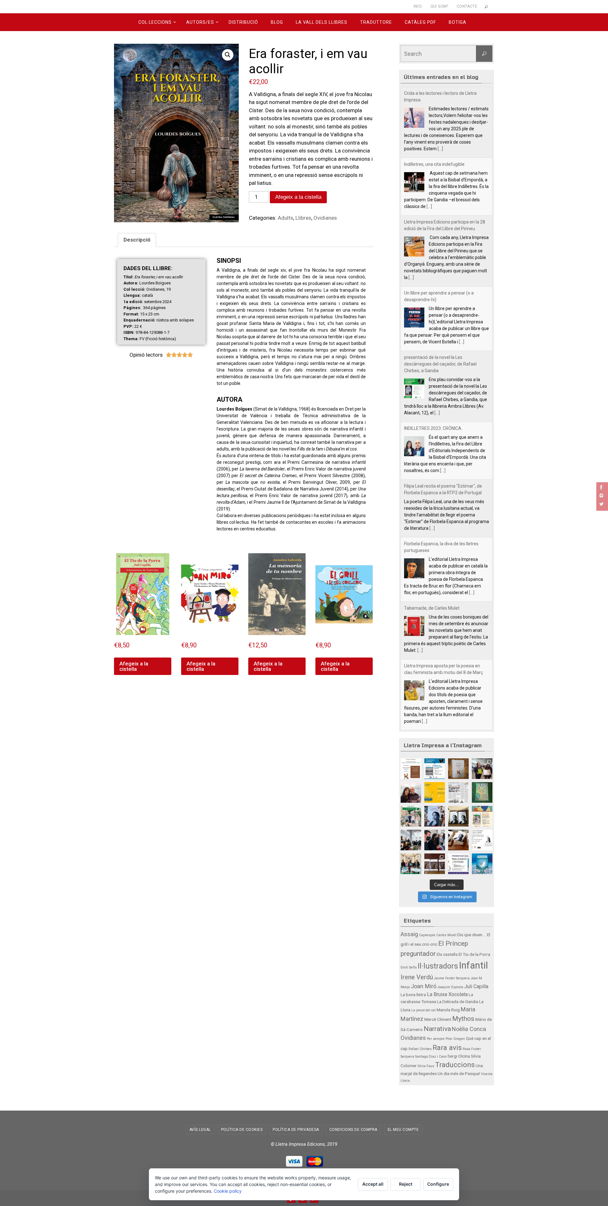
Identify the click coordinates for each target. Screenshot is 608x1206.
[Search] (484, 53)
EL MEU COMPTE (403, 1129)
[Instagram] (601, 495)
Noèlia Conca (469, 1029)
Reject (405, 1184)
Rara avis (447, 1047)
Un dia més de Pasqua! (459, 1073)
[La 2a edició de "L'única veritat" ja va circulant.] (434, 816)
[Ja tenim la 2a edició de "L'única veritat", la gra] (458, 816)
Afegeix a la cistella (298, 197)
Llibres (303, 218)
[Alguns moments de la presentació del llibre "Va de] (411, 840)
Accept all (372, 1184)
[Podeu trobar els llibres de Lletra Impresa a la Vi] (411, 792)
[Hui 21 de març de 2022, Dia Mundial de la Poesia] (458, 768)
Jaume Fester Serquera (452, 978)
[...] (440, 142)
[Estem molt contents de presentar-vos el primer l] (482, 863)
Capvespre (427, 935)
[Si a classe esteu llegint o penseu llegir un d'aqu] (411, 816)
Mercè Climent (437, 1019)
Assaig (409, 934)
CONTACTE (467, 6)
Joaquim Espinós (450, 987)
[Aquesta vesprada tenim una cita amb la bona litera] (482, 840)
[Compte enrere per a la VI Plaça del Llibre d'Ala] (458, 863)
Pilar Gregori (455, 1039)
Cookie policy (228, 1191)
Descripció (137, 240)
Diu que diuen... (471, 934)
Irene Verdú (417, 977)
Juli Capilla (476, 986)
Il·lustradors (438, 966)
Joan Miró (423, 986)
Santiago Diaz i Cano (430, 1056)
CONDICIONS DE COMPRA (353, 1129)
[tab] (137, 240)
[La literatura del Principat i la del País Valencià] (458, 792)
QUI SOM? (439, 6)
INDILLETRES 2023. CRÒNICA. (433, 421)
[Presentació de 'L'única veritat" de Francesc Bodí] (458, 840)
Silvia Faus (426, 1066)
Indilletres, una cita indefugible (434, 157)
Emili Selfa (409, 967)
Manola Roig (448, 1009)
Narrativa (437, 1029)
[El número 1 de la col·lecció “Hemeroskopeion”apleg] (411, 768)
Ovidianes (325, 218)
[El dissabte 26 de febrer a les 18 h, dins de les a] (482, 816)
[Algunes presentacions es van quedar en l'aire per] (434, 768)
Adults (285, 218)
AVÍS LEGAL (200, 1129)
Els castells (447, 954)
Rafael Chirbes (420, 1049)
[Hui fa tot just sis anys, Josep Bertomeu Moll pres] (434, 863)
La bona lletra (413, 994)
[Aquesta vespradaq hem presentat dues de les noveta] (411, 863)
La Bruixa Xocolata (447, 994)
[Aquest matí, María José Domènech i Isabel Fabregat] (482, 768)
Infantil (473, 965)
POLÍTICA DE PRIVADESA (296, 1129)
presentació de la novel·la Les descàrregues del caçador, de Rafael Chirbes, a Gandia (440, 357)
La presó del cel (423, 1010)
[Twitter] (601, 504)
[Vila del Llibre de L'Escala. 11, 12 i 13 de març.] (434, 792)
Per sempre (436, 1039)
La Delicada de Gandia (457, 1001)
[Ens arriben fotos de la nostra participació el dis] (434, 840)
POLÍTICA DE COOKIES (242, 1129)
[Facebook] (601, 487)
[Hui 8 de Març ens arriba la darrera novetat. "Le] (482, 792)
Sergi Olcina (458, 1056)
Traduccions (455, 1064)
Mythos (463, 1018)
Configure (438, 1184)
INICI (418, 6)
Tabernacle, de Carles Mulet (431, 601)
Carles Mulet (446, 935)
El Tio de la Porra (474, 954)
